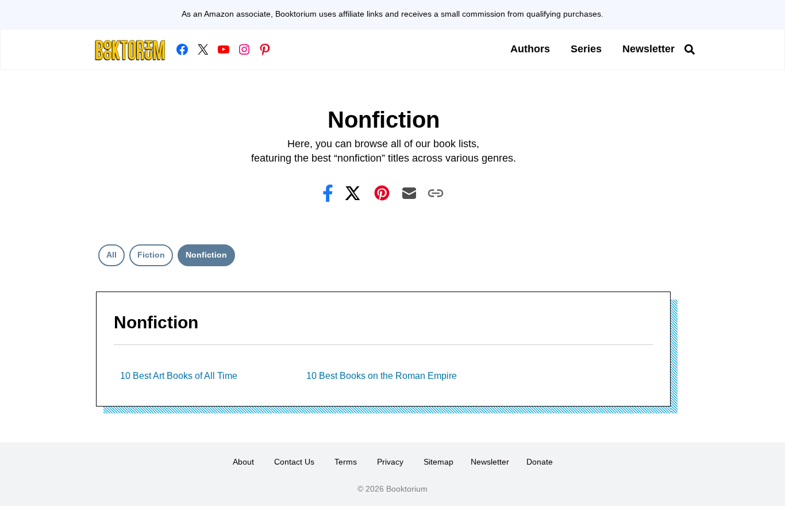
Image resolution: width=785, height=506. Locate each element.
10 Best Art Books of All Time (178, 376)
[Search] (689, 49)
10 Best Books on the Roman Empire (381, 376)
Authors (530, 49)
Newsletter (648, 49)
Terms (345, 461)
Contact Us (294, 461)
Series (586, 49)
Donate (539, 461)
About (243, 461)
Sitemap (438, 461)
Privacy (390, 461)
